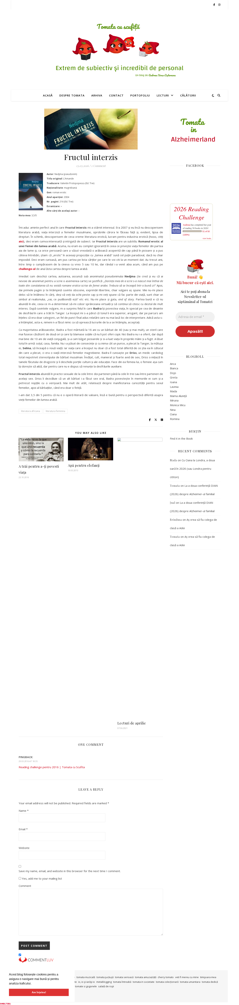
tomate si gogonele (86, 986)
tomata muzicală (86, 977)
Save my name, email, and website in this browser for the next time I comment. (70, 871)
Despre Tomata (72, 95)
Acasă (48, 95)
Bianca (174, 368)
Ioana (173, 382)
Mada (173, 391)
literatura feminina (55, 411)
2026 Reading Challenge (191, 213)
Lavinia (174, 387)
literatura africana (30, 411)
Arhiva (96, 95)
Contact (116, 95)
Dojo (173, 373)
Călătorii (188, 95)
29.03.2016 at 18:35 (28, 761)
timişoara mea (208, 977)
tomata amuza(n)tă (145, 977)
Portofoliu (140, 95)
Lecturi (163, 95)
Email (23, 829)
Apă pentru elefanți (84, 465)
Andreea (186, 224)
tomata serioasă (124, 977)
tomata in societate (143, 982)
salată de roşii (106, 986)
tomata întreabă (122, 982)
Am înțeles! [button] (39, 992)
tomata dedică (210, 982)
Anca (173, 364)
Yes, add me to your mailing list (41, 878)
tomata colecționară (167, 982)
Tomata (175, 485)
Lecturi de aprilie (131, 723)
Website (24, 848)
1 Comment (98, 166)
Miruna (174, 400)
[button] (32, 983)
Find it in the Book (181, 438)
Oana (173, 414)
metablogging (104, 982)
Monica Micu (177, 405)
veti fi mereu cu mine (187, 977)
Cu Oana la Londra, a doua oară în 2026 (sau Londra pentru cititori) (192, 468)
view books (207, 238)
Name (24, 810)
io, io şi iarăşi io (86, 982)
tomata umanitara (190, 982)
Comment (25, 886)
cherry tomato (166, 977)
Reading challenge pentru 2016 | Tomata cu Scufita (52, 767)
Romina (174, 419)
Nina (173, 410)
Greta (173, 377)
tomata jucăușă (105, 977)
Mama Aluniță (178, 396)
